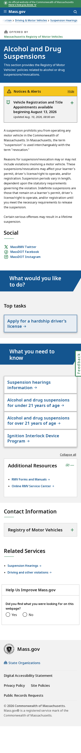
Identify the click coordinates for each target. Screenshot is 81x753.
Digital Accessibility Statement (28, 675)
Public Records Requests (23, 695)
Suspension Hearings (63, 20)
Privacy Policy (14, 685)
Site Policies (40, 685)
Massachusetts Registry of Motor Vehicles (33, 36)
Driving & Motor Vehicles (31, 20)
